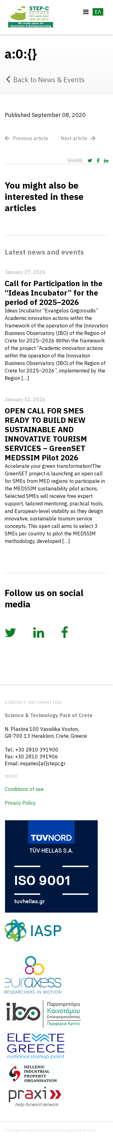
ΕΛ (98, 12)
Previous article (30, 138)
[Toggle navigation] (86, 12)
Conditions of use (24, 789)
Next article (74, 138)
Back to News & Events (48, 79)
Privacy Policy (20, 803)
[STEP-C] (31, 17)
